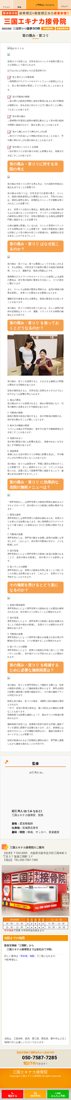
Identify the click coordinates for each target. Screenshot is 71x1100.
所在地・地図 (27, 956)
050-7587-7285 (39, 1057)
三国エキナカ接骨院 (30, 1072)
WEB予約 (35, 1095)
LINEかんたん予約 (58, 1094)
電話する (12, 1095)
